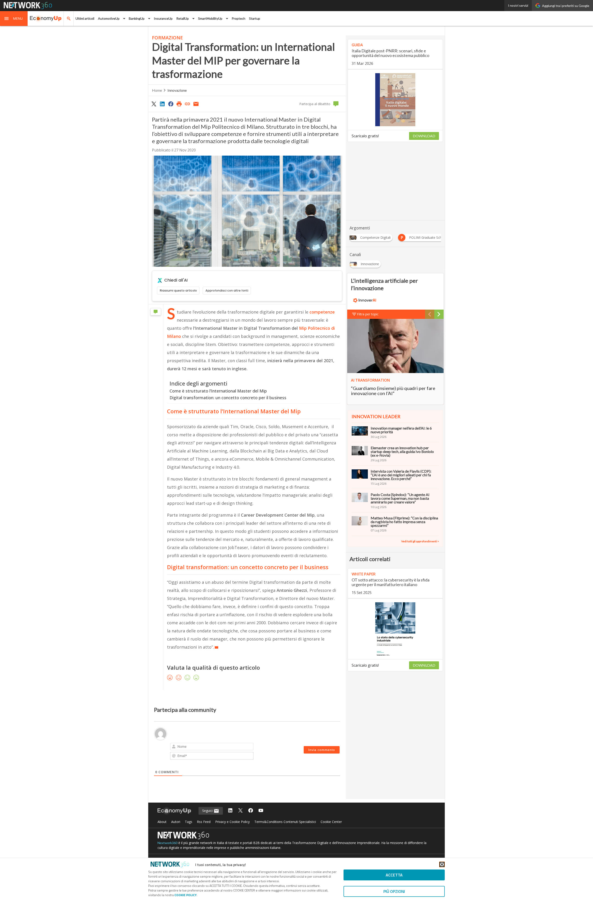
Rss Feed (204, 821)
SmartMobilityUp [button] (210, 18)
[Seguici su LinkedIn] (230, 811)
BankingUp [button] (137, 18)
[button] (14, 18)
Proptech (238, 18)
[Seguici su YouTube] (261, 811)
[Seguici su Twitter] (240, 811)
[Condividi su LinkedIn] (162, 104)
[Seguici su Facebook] (250, 811)
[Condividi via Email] (196, 104)
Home (157, 90)
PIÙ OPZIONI (394, 891)
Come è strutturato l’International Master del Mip (219, 391)
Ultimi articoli (85, 18)
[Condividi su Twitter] (154, 104)
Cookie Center (331, 821)
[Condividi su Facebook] (170, 104)
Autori (175, 821)
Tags (188, 821)
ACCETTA (394, 875)
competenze (322, 312)
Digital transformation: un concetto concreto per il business (228, 397)
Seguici (208, 810)
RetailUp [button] (182, 18)
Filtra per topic (368, 314)
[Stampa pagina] (179, 104)
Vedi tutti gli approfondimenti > (420, 541)
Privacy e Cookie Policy (232, 821)
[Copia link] (187, 104)
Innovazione (177, 90)
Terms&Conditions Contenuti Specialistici (285, 821)
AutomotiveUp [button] (109, 18)
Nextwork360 (167, 843)
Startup (254, 18)
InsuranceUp (163, 18)
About (162, 821)
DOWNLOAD (424, 136)
